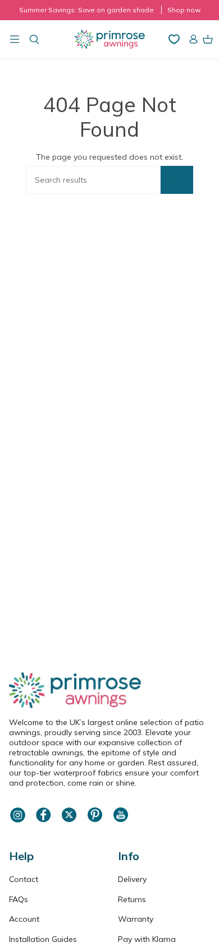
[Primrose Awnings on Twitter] (69, 821)
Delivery (132, 879)
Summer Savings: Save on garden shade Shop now (109, 10)
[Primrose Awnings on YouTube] (120, 821)
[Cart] (207, 39)
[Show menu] (14, 39)
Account (24, 919)
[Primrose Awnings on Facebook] (43, 821)
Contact (23, 879)
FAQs (18, 899)
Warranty (135, 919)
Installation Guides (43, 939)
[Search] (177, 180)
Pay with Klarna (147, 939)
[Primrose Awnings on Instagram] (17, 821)
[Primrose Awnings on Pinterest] (94, 821)
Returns (132, 899)
